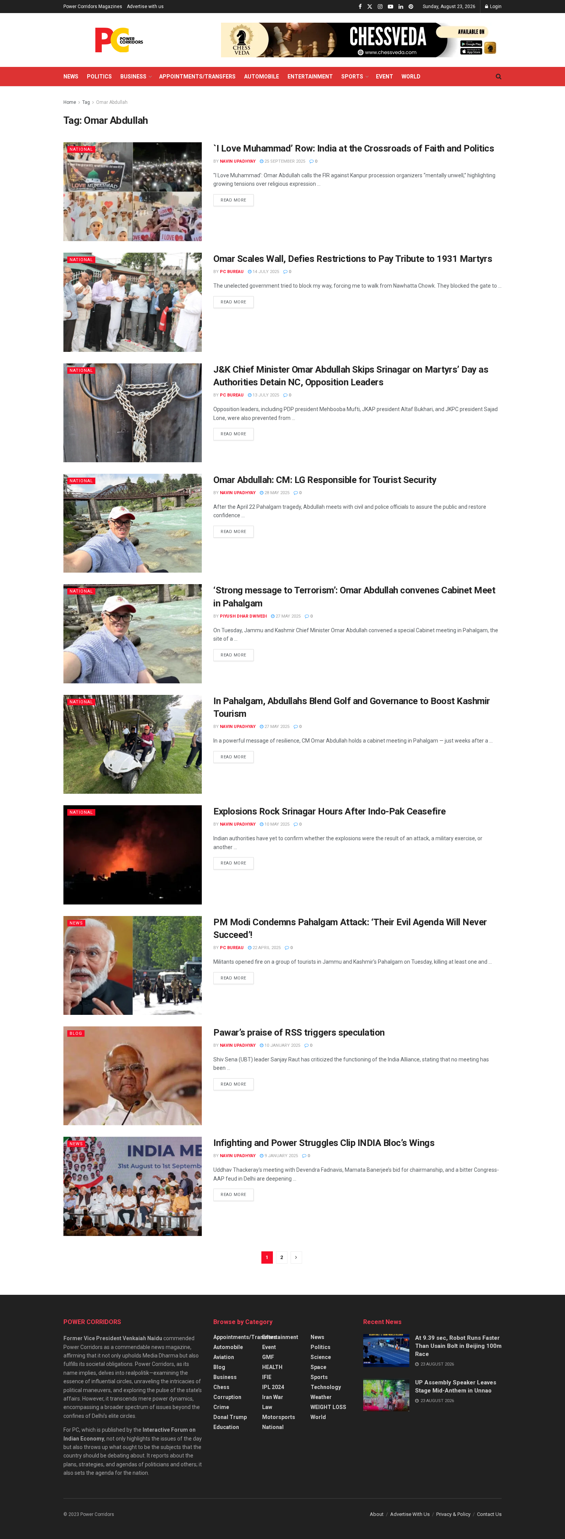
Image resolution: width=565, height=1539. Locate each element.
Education (226, 1427)
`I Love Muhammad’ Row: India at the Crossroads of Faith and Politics (353, 148)
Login (495, 6)
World (411, 76)
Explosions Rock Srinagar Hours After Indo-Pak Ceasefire (329, 811)
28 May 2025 (276, 492)
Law (267, 1407)
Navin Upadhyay (238, 161)
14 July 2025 (265, 271)
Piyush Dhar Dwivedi (243, 616)
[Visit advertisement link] (361, 40)
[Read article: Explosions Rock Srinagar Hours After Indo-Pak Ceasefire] (132, 854)
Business (133, 76)
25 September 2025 (284, 161)
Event (384, 76)
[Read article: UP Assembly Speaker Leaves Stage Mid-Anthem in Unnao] (386, 1395)
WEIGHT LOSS (328, 1407)
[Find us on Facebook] (360, 6)
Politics (99, 76)
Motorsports (278, 1417)
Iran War (272, 1397)
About (377, 1514)
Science (321, 1357)
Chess (221, 1387)
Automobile (261, 76)
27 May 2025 (287, 616)
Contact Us (489, 1514)
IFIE (266, 1377)
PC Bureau (232, 271)
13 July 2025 (265, 395)
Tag (86, 102)
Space (318, 1367)
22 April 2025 (266, 947)
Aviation (223, 1357)
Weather (321, 1397)
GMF (268, 1357)
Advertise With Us (410, 1514)
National (81, 149)
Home (69, 102)
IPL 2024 (273, 1387)
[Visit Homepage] (119, 40)
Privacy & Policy (453, 1514)
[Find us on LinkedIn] (401, 6)
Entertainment (310, 76)
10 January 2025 (281, 1045)
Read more (237, 198)
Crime (221, 1407)
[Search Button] (499, 76)
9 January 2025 (280, 1155)
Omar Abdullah (112, 102)
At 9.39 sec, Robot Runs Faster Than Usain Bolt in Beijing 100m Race (458, 1345)
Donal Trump (230, 1417)
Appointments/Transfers (197, 76)
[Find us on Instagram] (380, 6)
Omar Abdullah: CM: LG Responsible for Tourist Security (324, 480)
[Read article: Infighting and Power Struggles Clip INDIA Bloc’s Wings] (132, 1186)
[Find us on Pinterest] (411, 6)
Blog (76, 1033)
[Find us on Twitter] (369, 6)
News (70, 76)
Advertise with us (145, 6)
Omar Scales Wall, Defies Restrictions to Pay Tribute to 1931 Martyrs (352, 258)
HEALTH (272, 1367)
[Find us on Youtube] (390, 6)
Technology (326, 1387)
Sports (352, 76)
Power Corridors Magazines (92, 6)
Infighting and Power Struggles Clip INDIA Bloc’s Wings (323, 1143)
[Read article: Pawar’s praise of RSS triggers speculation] (132, 1075)
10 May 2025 (276, 824)
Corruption (227, 1397)
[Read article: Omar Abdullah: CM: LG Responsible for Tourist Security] (132, 523)
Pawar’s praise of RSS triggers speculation (299, 1032)
